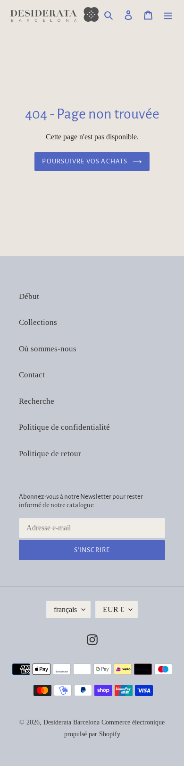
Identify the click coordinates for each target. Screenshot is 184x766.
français (65, 609)
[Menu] (168, 15)
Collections (38, 322)
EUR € (113, 609)
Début (29, 296)
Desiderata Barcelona (71, 722)
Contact (32, 374)
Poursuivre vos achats (84, 161)
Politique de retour (50, 453)
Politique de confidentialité (64, 427)
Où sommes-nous (47, 348)
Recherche (36, 401)
